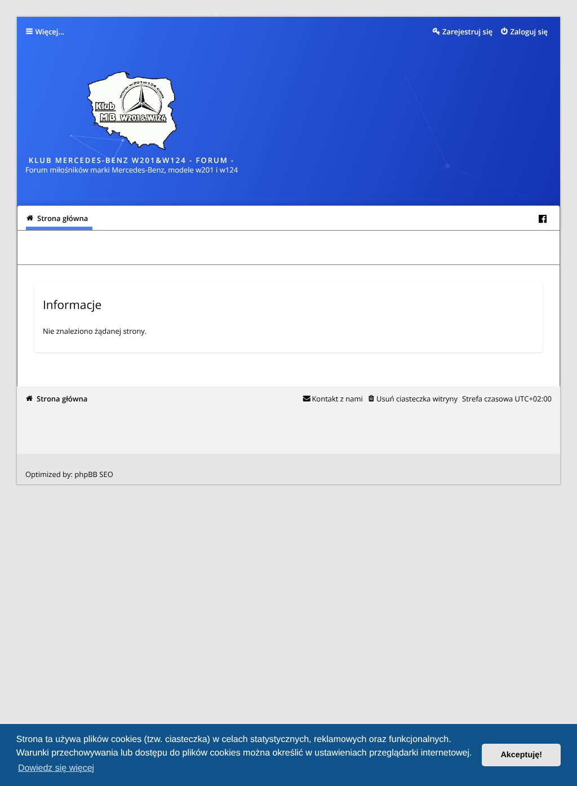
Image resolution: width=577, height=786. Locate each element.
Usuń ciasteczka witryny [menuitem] (417, 399)
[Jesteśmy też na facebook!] (542, 218)
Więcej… (50, 32)
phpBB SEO (93, 474)
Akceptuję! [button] (521, 754)
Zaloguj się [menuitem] (529, 32)
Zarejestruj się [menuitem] (467, 32)
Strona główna (62, 399)
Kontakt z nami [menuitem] (337, 399)
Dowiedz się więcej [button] (56, 768)
